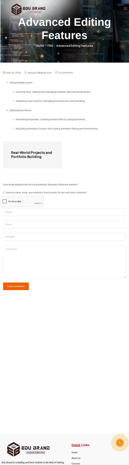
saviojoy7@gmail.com (40, 72)
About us (76, 458)
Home (40, 46)
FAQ (50, 46)
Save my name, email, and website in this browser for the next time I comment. (46, 193)
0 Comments (65, 72)
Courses (76, 463)
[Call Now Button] (119, 442)
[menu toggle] (125, 9)
